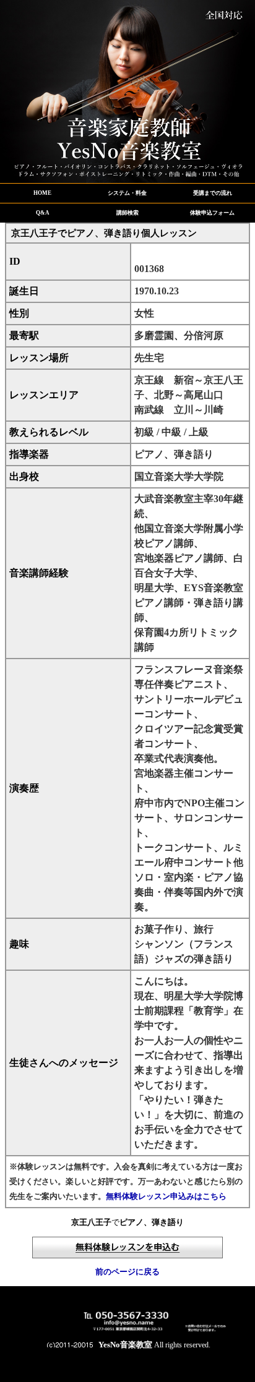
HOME (42, 193)
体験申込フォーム (212, 213)
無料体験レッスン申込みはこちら (166, 1196)
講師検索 (127, 213)
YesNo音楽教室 (125, 1344)
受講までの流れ (212, 193)
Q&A (43, 213)
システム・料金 (127, 193)
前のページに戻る (127, 1271)
